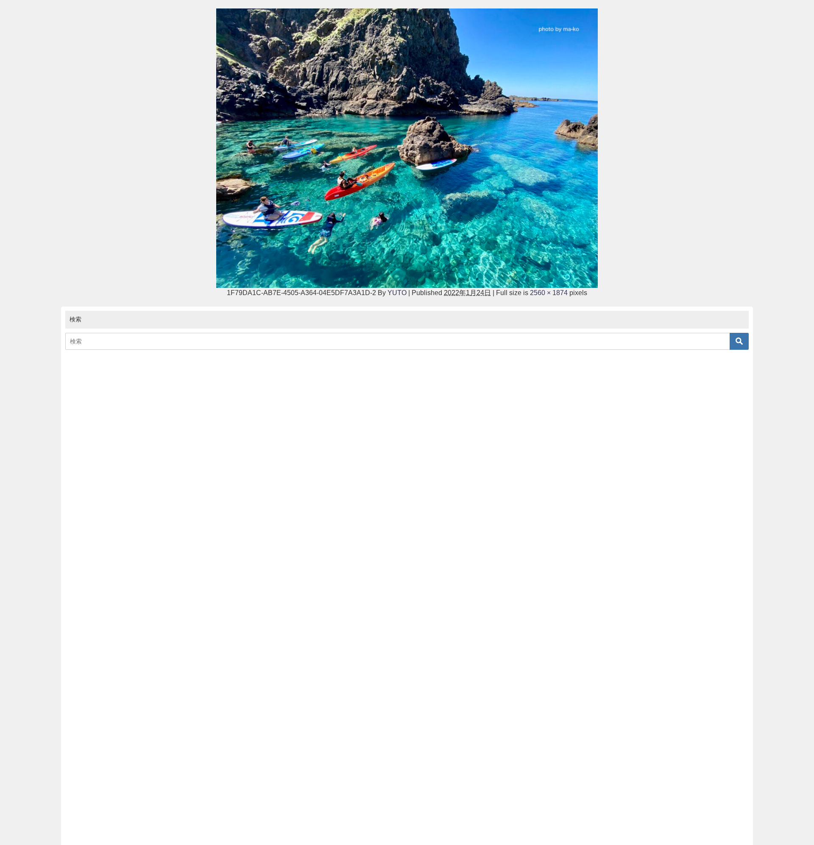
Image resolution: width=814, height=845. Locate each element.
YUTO (397, 292)
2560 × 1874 (549, 292)
